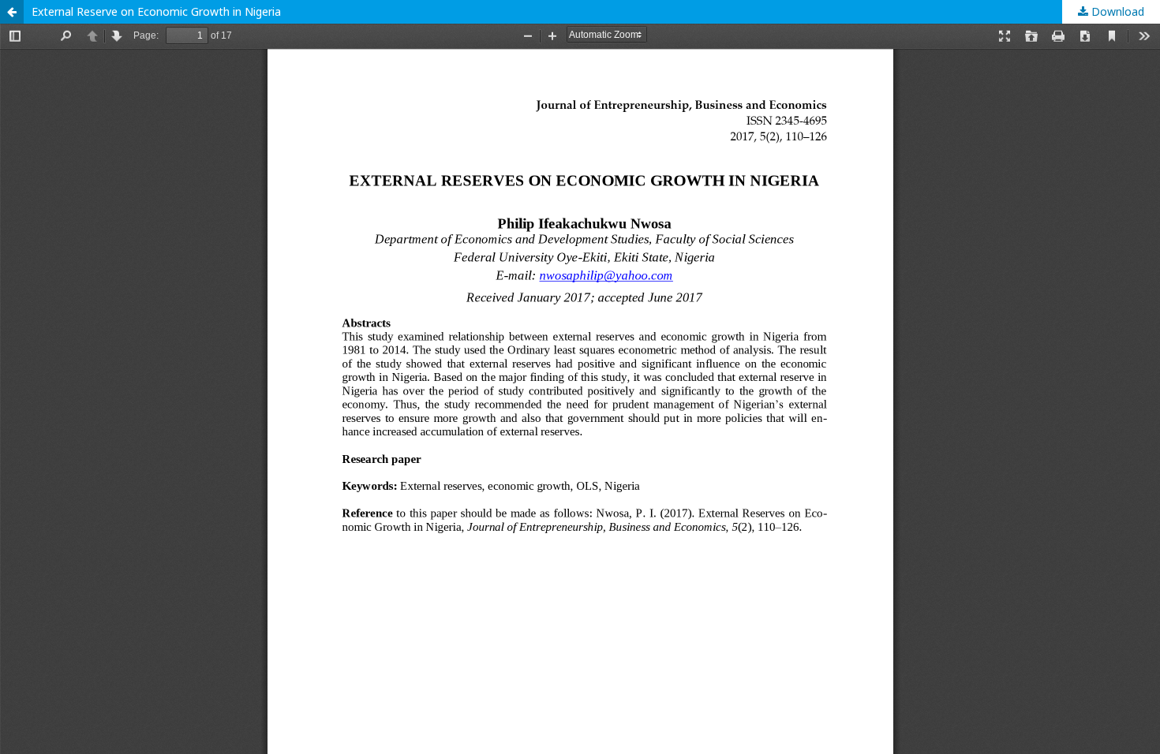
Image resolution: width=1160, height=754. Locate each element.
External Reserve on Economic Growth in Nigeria (156, 11)
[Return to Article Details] (12, 12)
